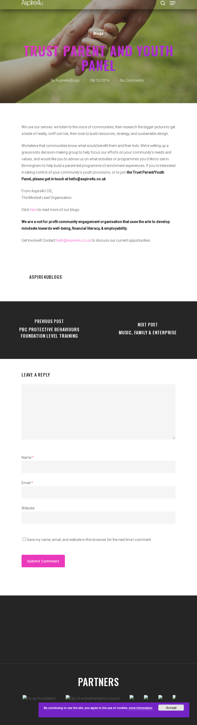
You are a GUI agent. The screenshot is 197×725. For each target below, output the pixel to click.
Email (27, 483)
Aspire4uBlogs (68, 80)
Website (28, 508)
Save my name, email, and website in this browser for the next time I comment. (89, 540)
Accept (171, 707)
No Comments (132, 80)
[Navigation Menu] (172, 3)
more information (140, 708)
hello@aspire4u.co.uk (73, 240)
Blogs (98, 33)
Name (28, 457)
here (33, 210)
